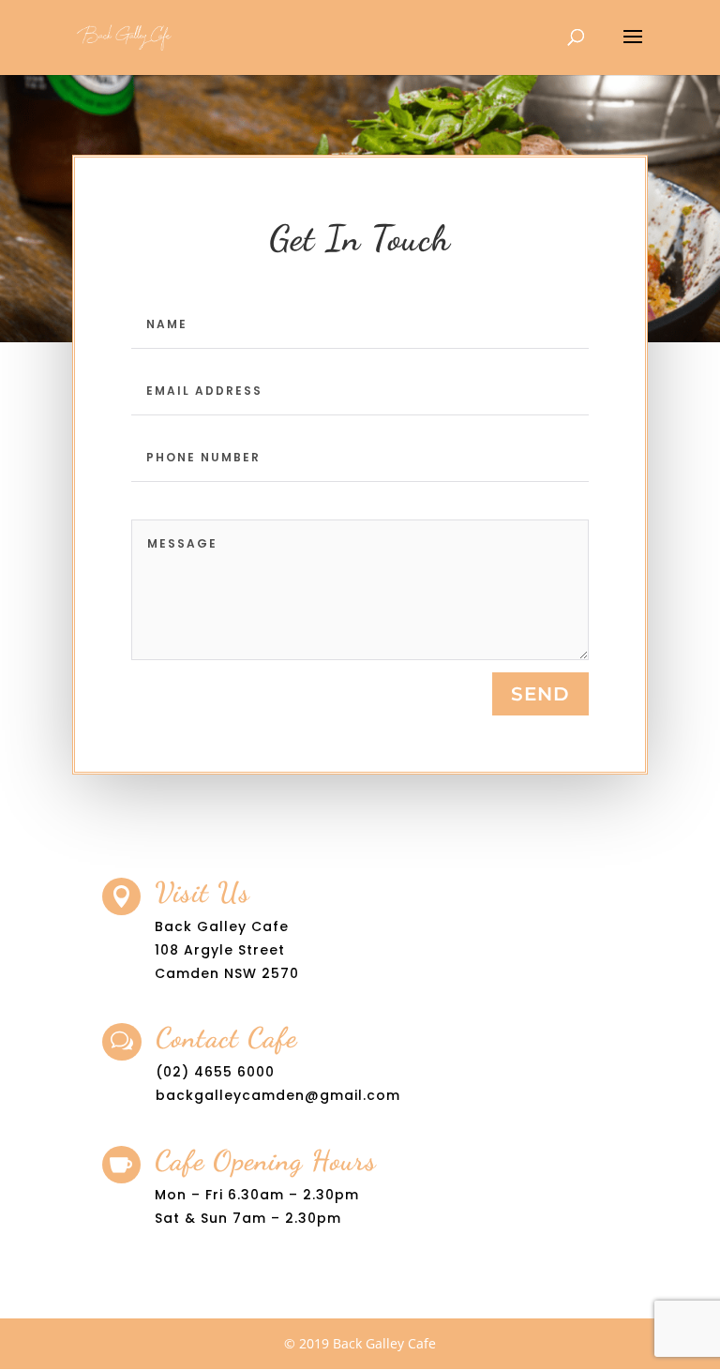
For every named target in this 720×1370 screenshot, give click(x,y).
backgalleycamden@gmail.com (278, 1095)
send (540, 694)
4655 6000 (234, 1071)
